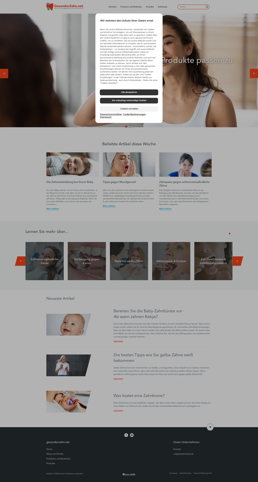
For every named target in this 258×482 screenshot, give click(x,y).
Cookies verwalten (129, 109)
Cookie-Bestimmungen (134, 114)
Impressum (106, 117)
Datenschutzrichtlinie (111, 114)
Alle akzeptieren (129, 92)
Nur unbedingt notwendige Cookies (129, 101)
